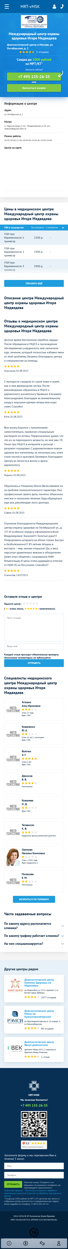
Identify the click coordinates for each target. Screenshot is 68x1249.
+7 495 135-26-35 (62, 6)
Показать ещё (34, 283)
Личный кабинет (54, 6)
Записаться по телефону (34, 899)
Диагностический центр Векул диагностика (39, 1043)
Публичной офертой (13, 1190)
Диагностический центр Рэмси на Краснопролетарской (39, 1013)
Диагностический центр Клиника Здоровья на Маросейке (39, 982)
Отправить (34, 663)
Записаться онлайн (34, 88)
